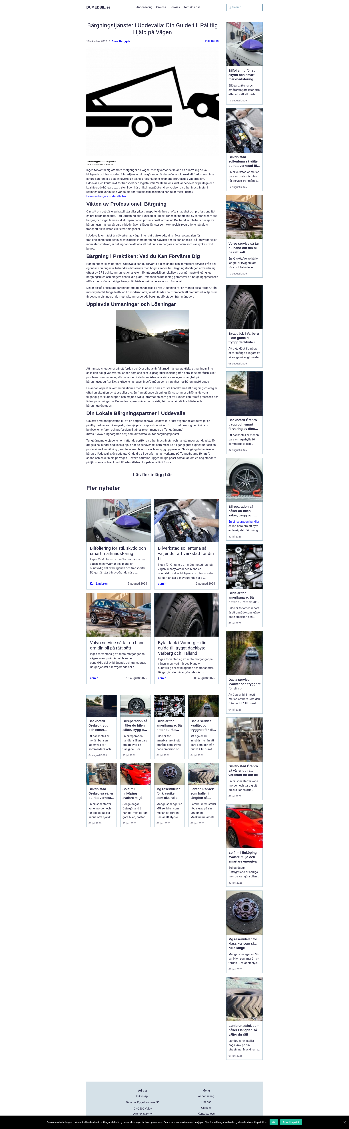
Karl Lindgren (99, 583)
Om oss (161, 7)
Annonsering (144, 7)
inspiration (212, 41)
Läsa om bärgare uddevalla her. (106, 196)
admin (162, 583)
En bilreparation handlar (243, 521)
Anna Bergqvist (121, 41)
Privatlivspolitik (291, 1122)
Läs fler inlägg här (152, 474)
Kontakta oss (191, 7)
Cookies (175, 7)
